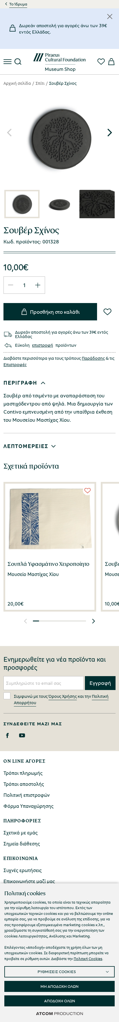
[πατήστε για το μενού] (8, 61)
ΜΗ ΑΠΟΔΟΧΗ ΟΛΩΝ (59, 986)
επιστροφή (42, 345)
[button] (110, 132)
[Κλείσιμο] (110, 16)
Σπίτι (40, 83)
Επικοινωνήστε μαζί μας (29, 881)
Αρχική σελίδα (17, 83)
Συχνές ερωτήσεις (22, 870)
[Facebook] (7, 735)
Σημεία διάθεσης (21, 843)
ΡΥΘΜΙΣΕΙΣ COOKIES (57, 971)
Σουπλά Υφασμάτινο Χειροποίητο (48, 563)
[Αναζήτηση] (18, 61)
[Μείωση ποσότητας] (10, 285)
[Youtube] (22, 735)
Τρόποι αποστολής (23, 784)
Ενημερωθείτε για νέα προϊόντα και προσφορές (54, 663)
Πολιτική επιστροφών (26, 795)
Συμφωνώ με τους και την (61, 699)
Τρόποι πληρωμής (22, 773)
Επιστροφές (15, 364)
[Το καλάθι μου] (111, 61)
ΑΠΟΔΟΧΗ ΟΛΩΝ (59, 1000)
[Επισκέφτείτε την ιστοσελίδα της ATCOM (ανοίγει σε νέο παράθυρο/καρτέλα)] (59, 1013)
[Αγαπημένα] (101, 62)
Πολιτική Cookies (88, 958)
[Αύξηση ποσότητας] (37, 285)
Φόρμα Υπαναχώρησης (28, 806)
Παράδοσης (93, 358)
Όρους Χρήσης (63, 696)
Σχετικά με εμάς (20, 832)
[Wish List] (107, 312)
